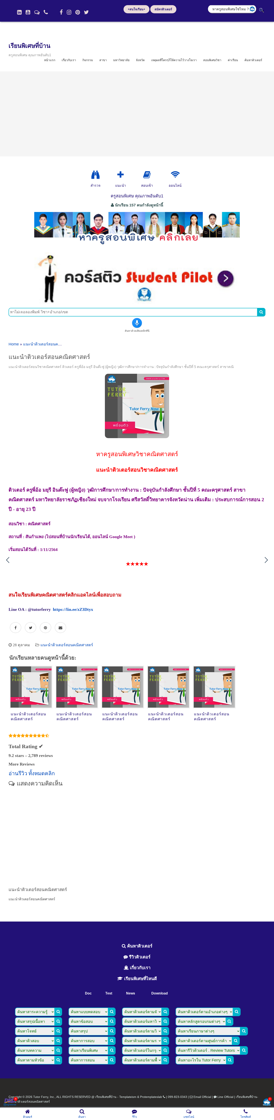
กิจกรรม (87, 60)
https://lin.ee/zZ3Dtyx (73, 609)
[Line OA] (37, 12)
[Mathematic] (120, 174)
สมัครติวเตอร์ (163, 9)
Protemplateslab (151, 1097)
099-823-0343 (177, 1097)
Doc (88, 993)
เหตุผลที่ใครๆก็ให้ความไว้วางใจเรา (174, 60)
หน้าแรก (49, 60)
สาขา (103, 60)
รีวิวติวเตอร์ (139, 957)
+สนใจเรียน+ (136, 9)
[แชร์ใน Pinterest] (45, 628)
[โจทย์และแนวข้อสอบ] (266, 1102)
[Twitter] (86, 12)
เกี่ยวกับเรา (69, 60)
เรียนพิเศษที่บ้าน (29, 45)
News (130, 993)
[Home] (19, 12)
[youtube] (28, 12)
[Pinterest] (77, 12)
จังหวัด (140, 60)
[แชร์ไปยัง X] (30, 628)
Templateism (127, 1097)
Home (14, 344)
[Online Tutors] (175, 174)
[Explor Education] (95, 174)
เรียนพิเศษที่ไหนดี (140, 978)
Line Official (225, 1097)
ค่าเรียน (233, 60)
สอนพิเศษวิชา (212, 60)
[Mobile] (46, 12)
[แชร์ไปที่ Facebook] (15, 628)
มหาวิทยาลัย (121, 60)
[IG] (69, 12)
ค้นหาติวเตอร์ (253, 60)
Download (159, 993)
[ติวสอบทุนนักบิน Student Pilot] (137, 302)
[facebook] (61, 12)
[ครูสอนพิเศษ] (137, 246)
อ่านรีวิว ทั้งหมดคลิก (32, 773)
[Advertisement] (137, 114)
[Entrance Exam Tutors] (147, 174)
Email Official (202, 1097)
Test (108, 993)
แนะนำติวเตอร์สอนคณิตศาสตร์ (49, 344)
